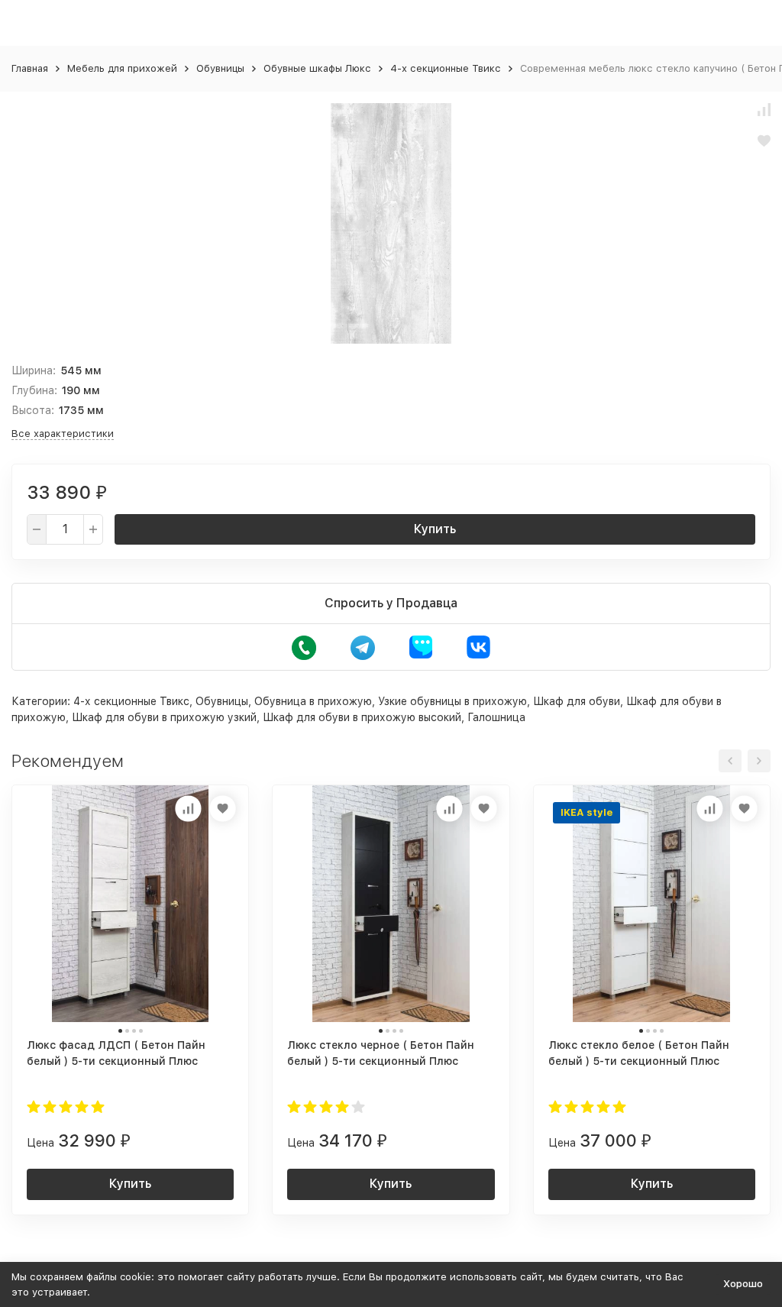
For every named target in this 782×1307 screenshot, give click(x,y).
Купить (435, 529)
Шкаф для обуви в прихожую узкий (164, 717)
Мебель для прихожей (122, 68)
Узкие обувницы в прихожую (452, 701)
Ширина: (33, 370)
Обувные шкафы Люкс (317, 68)
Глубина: (34, 390)
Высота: (32, 410)
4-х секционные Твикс (445, 68)
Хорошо (743, 1283)
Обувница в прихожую (313, 701)
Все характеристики (62, 433)
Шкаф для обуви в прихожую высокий (362, 717)
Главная (29, 68)
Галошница (496, 717)
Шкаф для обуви (576, 701)
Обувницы (220, 68)
